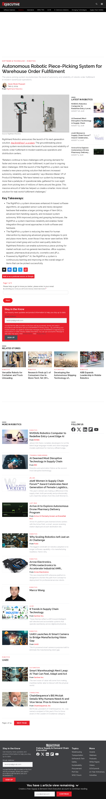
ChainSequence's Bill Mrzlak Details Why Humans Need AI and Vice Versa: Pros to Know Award (49, 699)
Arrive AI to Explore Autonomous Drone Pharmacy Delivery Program (80, 150)
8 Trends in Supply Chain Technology (44, 611)
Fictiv (36, 544)
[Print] (4, 270)
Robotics (31, 61)
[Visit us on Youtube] (96, 429)
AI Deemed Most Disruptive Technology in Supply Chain (81, 120)
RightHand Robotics (15, 89)
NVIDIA (37, 440)
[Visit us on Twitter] (79, 429)
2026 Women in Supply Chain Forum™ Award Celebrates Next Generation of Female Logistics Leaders (81, 135)
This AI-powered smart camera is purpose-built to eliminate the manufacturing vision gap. (49, 648)
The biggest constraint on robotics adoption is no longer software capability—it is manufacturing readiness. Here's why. (49, 549)
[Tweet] (20, 270)
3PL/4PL (32, 478)
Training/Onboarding (38, 455)
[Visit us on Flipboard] (91, 429)
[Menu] (102, 4)
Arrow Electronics (41, 572)
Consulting (34, 692)
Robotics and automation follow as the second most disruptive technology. (48, 469)
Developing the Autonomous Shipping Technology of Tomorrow (65, 375)
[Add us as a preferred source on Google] (26, 270)
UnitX (36, 644)
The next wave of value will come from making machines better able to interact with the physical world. (49, 682)
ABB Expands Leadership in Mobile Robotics (90, 375)
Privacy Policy (41, 334)
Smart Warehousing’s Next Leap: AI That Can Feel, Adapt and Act (49, 672)
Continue (64, 794)
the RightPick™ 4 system (23, 143)
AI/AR (32, 606)
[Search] (96, 4)
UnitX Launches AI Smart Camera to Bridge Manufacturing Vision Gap (49, 637)
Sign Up (11, 337)
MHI (35, 465)
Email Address (11, 316)
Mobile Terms (27, 334)
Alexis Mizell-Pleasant (16, 84)
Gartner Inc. (39, 616)
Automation (59, 369)
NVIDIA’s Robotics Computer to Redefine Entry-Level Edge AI (80, 106)
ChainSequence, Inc (42, 706)
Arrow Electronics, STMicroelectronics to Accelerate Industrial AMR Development (45, 565)
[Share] (9, 270)
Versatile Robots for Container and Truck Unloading (12, 375)
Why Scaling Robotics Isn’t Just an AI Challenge (49, 538)
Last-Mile (33, 503)
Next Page (22, 723)
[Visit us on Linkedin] (85, 429)
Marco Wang (37, 590)
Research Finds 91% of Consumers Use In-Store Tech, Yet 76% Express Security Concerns (39, 375)
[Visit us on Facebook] (73, 429)
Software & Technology (13, 61)
